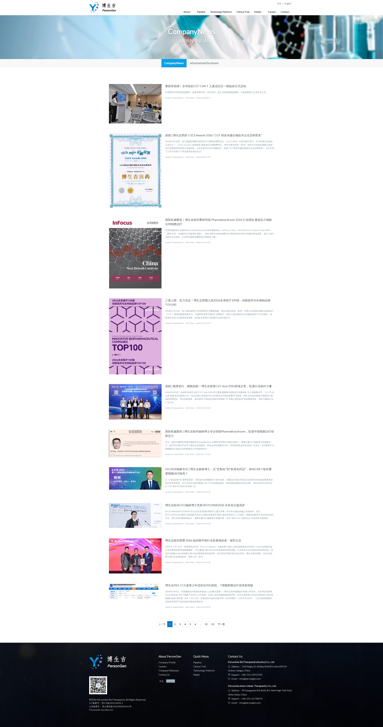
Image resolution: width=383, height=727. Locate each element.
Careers (272, 11)
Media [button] (257, 11)
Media (196, 674)
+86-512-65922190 (252, 674)
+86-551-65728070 (252, 698)
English (288, 3)
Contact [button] (285, 11)
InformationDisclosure (204, 63)
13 (212, 624)
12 (206, 624)
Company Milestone (169, 670)
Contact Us (164, 674)
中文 (279, 3)
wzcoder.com (107, 709)
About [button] (186, 11)
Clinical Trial (243, 11)
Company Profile (167, 662)
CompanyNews (174, 63)
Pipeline (201, 11)
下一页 (221, 624)
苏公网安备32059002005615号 (117, 706)
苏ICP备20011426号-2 (112, 703)
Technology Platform (221, 11)
